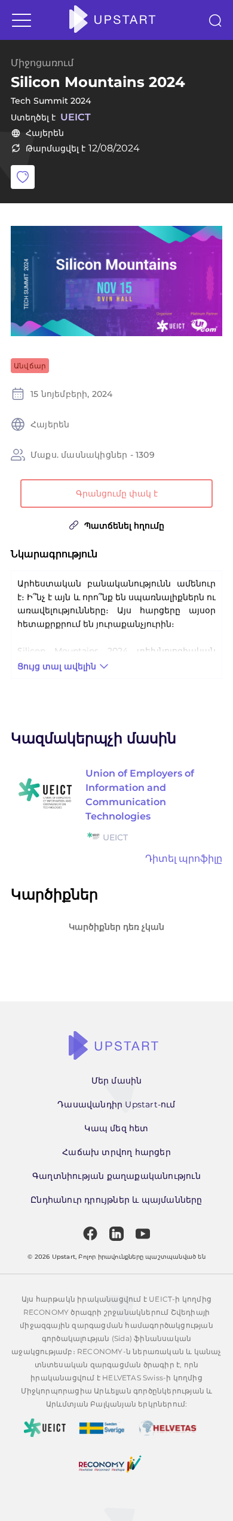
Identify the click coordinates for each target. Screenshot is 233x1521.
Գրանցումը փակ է (117, 493)
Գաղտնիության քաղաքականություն (116, 1176)
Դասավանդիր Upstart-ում (116, 1104)
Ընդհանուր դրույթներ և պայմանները (116, 1199)
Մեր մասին (116, 1080)
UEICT (75, 117)
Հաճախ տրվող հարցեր (116, 1152)
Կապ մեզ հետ (116, 1128)
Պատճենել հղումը (124, 525)
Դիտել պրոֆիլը (183, 858)
